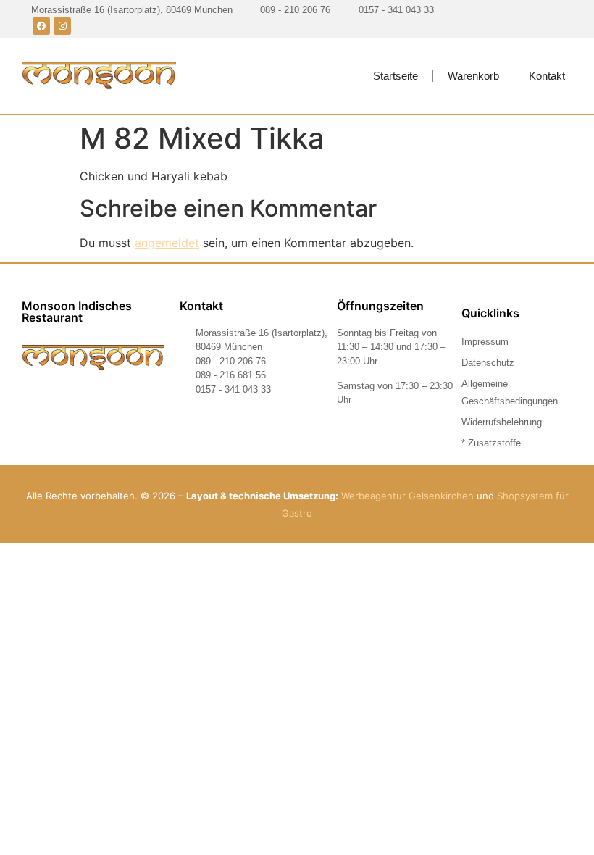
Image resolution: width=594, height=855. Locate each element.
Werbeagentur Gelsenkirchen (407, 495)
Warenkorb (473, 76)
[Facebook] (41, 26)
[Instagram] (62, 26)
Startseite (395, 76)
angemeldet (167, 242)
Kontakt (547, 76)
